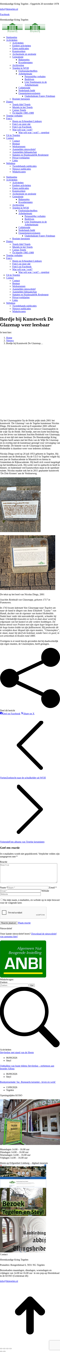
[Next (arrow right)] (4, 1351)
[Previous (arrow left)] (1, 1351)
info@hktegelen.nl (9, 9)
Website (45, 890)
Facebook (5, 14)
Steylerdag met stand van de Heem (17, 1052)
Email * (53, 887)
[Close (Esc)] (1, 1348)
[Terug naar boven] (30, 1345)
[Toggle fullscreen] (7, 1348)
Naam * (4, 887)
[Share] (4, 1348)
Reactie (3, 862)
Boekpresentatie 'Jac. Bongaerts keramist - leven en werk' (28, 1082)
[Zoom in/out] (10, 1348)
